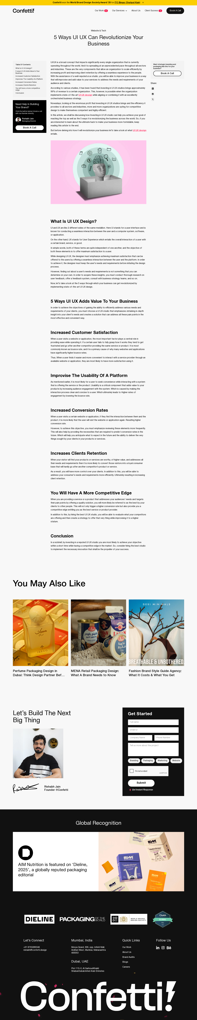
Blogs (125, 962)
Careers (126, 967)
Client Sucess (151, 11)
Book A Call (175, 11)
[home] (23, 11)
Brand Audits (128, 957)
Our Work (99, 11)
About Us (135, 11)
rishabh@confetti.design (35, 950)
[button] (119, 10)
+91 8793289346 (31, 947)
